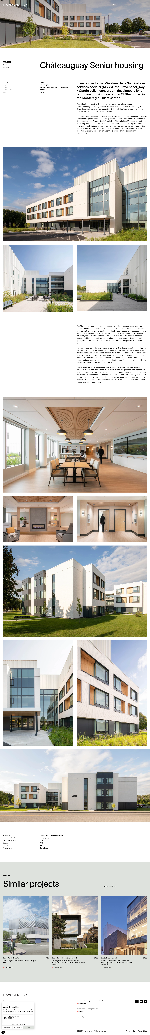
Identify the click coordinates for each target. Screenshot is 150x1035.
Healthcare (6, 67)
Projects (6, 1001)
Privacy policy (131, 1031)
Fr (146, 5)
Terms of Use (142, 1031)
